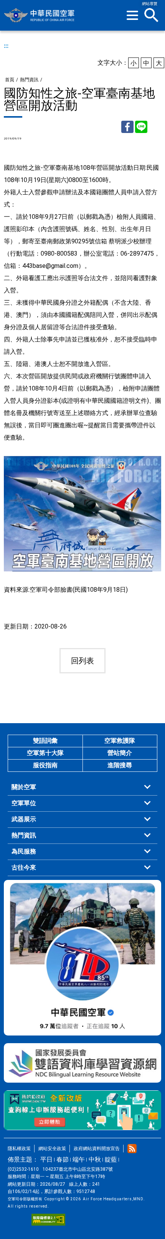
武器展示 (24, 819)
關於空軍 (24, 787)
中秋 (95, 1159)
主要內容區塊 (67, 3)
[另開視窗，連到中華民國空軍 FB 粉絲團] (82, 958)
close (151, 15)
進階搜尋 (119, 765)
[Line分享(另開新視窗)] (141, 127)
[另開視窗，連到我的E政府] (82, 1110)
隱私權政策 (19, 1148)
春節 (62, 1159)
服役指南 (45, 765)
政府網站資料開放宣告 (97, 1148)
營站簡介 (119, 753)
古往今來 (24, 867)
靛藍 (111, 1159)
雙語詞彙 (45, 740)
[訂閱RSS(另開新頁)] (132, 1148)
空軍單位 (24, 803)
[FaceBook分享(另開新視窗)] (127, 127)
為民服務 (24, 851)
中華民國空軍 (39, 15)
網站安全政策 (52, 1148)
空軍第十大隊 (45, 753)
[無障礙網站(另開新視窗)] (48, 1220)
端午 (79, 1159)
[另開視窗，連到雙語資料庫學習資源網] (82, 1063)
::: (6, 45)
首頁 (9, 79)
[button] (132, 15)
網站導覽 (149, 4)
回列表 (82, 660)
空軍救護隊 (119, 740)
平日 (46, 1159)
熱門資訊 (29, 79)
